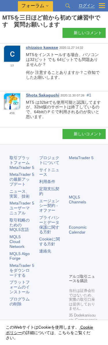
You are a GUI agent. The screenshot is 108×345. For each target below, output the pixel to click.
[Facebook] (72, 259)
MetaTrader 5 (81, 157)
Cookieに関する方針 (49, 241)
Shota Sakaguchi (42, 95)
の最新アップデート (22, 179)
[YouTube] (72, 268)
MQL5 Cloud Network (17, 241)
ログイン (87, 5)
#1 (89, 95)
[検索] (67, 5)
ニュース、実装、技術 (20, 193)
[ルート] (4, 34)
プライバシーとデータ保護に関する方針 (49, 224)
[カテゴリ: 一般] (11, 34)
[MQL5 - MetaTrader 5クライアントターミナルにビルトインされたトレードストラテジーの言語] (9, 5)
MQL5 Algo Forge (20, 256)
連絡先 (45, 251)
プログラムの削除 (20, 301)
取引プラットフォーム (22, 162)
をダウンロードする (22, 270)
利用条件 (47, 181)
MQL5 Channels (77, 199)
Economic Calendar (78, 229)
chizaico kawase (42, 47)
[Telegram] (81, 259)
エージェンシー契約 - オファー (49, 205)
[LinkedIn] (81, 268)
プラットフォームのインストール (20, 287)
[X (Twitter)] (90, 259)
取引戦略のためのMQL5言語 (20, 225)
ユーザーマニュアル (22, 208)
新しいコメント (88, 32)
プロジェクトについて (49, 160)
